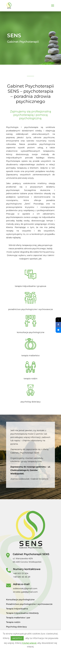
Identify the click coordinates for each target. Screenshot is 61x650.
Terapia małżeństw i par (18, 617)
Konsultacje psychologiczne (20, 599)
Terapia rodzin (13, 622)
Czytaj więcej (29, 643)
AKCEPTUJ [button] (17, 638)
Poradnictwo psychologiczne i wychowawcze (29, 604)
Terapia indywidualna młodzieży (22, 613)
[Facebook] (58, 324)
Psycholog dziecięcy (16, 626)
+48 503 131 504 (20, 573)
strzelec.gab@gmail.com (25, 592)
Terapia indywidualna (17, 608)
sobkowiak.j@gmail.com (25, 588)
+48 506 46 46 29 (21, 577)
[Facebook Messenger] (58, 330)
